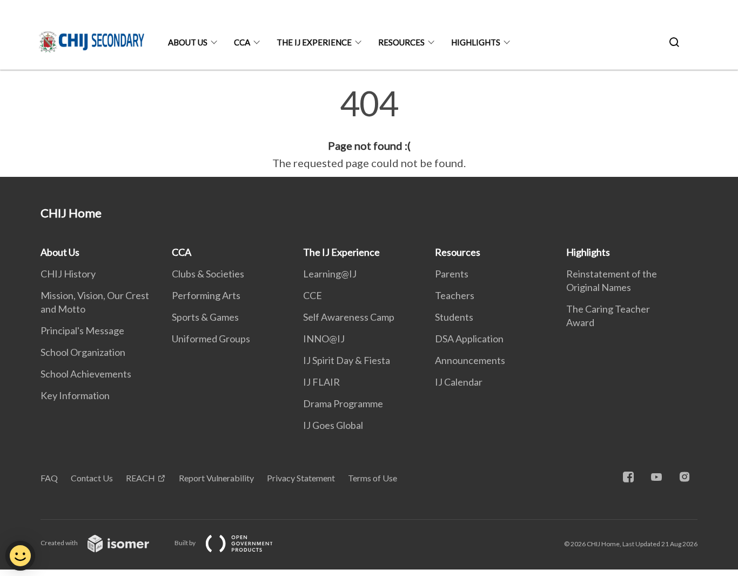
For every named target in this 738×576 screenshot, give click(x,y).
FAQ (49, 478)
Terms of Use (372, 478)
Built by (186, 543)
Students (454, 317)
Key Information (75, 395)
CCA (242, 42)
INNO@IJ (324, 339)
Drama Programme (343, 403)
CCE (312, 295)
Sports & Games (205, 317)
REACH (140, 478)
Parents (451, 274)
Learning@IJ (330, 274)
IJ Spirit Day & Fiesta (346, 360)
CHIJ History (68, 274)
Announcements (470, 360)
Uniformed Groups (211, 339)
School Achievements (86, 374)
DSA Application (469, 339)
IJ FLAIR (321, 382)
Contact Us (92, 478)
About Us (187, 42)
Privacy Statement (301, 478)
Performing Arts (206, 295)
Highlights (475, 42)
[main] (369, 128)
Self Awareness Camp (348, 317)
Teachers (454, 295)
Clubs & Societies (208, 274)
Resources (401, 42)
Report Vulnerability (216, 478)
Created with (60, 543)
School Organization (83, 352)
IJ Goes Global (333, 425)
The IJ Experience (314, 42)
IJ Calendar (458, 382)
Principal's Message (82, 330)
